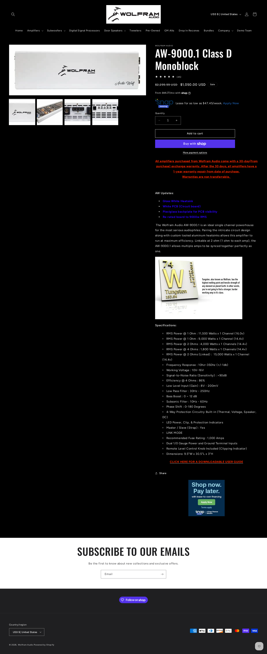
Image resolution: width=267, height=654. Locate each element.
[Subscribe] (162, 574)
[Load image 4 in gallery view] (105, 112)
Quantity (160, 113)
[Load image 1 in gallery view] (22, 112)
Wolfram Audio (25, 645)
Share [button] (163, 473)
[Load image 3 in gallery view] (77, 112)
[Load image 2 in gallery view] (50, 112)
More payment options (195, 152)
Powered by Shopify (44, 645)
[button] (13, 14)
